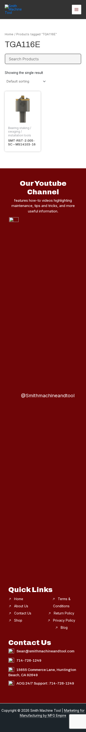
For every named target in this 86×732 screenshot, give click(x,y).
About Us (21, 606)
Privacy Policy (64, 620)
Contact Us (22, 613)
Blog (64, 627)
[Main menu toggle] (76, 9)
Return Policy (64, 613)
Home (9, 34)
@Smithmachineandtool (48, 395)
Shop (18, 620)
